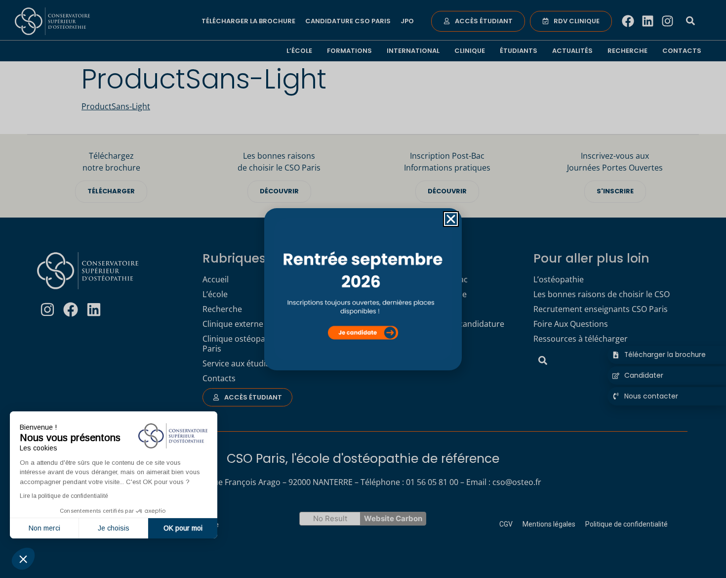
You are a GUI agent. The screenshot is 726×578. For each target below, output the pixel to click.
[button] (23, 559)
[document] (363, 289)
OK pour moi (182, 528)
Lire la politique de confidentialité (64, 495)
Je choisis (113, 528)
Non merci (44, 528)
